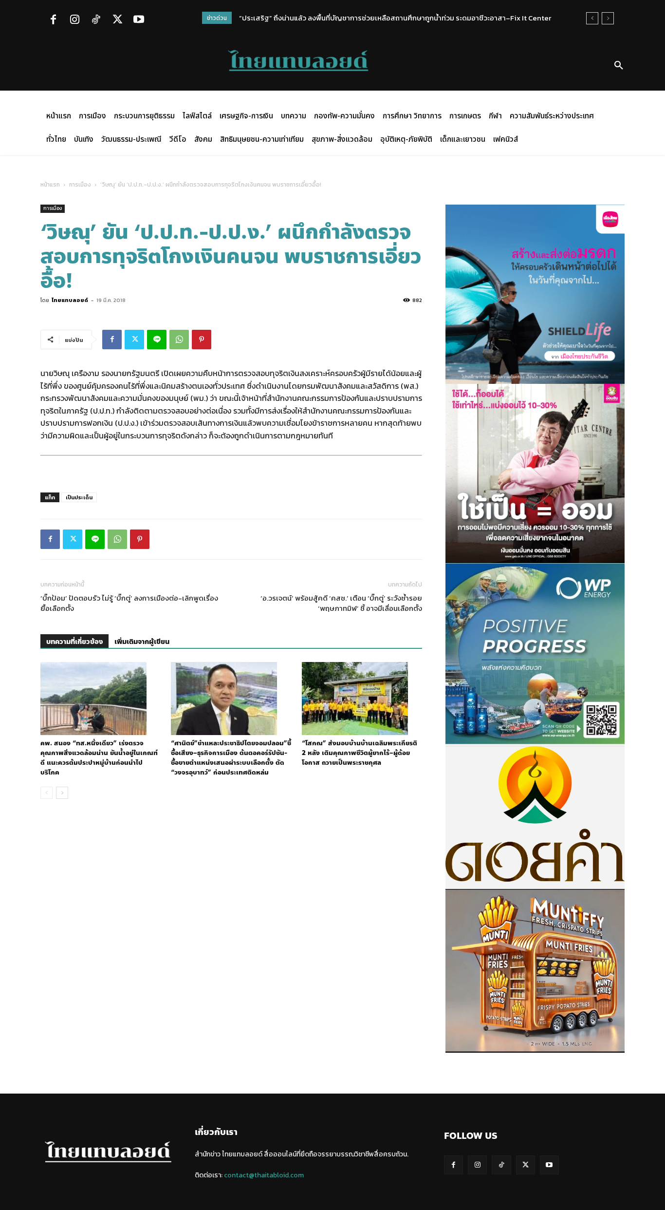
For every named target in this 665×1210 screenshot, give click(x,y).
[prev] (592, 18)
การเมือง (80, 184)
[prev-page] (46, 793)
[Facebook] (53, 20)
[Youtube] (138, 20)
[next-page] (62, 793)
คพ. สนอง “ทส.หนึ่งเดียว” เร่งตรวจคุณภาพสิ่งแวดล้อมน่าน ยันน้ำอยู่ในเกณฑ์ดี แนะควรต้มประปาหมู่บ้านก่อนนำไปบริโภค (99, 757)
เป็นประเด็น (79, 497)
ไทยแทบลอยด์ (70, 300)
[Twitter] (117, 20)
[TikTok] (96, 20)
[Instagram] (74, 20)
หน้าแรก (50, 184)
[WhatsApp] (179, 339)
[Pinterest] (201, 339)
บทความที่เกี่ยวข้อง (74, 642)
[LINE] (156, 339)
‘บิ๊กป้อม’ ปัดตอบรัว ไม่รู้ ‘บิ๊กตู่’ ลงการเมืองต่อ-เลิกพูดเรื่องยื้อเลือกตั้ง (129, 603)
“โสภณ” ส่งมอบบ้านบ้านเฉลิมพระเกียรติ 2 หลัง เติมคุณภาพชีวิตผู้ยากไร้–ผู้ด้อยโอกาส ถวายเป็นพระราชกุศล (359, 753)
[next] (608, 18)
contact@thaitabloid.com (264, 1175)
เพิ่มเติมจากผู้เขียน (141, 642)
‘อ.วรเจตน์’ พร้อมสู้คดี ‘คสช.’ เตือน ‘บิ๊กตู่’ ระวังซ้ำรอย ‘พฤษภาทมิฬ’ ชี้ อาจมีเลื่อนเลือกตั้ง (341, 603)
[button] (618, 65)
